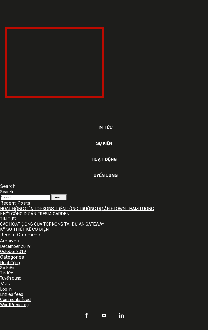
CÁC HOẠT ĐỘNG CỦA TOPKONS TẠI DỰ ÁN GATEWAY (52, 224)
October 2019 (13, 251)
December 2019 (15, 246)
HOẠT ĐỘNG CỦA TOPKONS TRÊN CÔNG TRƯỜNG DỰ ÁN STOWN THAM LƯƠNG (77, 208)
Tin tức (104, 127)
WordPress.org (14, 304)
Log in (6, 289)
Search (6, 191)
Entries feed (11, 294)
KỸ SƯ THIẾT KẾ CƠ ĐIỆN (24, 229)
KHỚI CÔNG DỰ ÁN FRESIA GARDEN (34, 213)
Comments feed (15, 299)
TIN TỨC (8, 219)
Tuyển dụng (104, 175)
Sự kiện (104, 143)
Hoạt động (104, 159)
